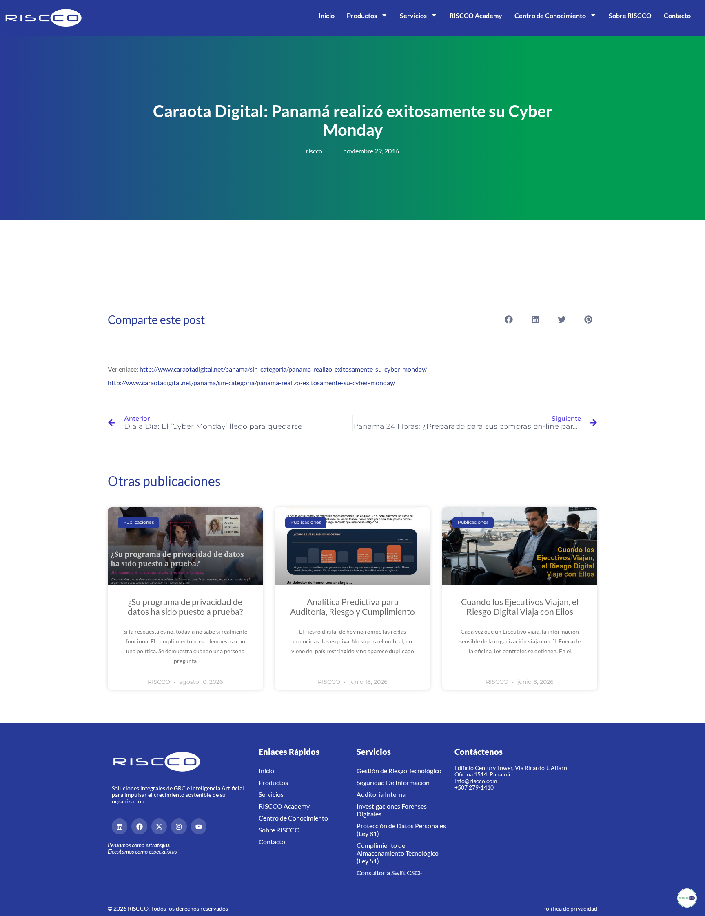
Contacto (677, 15)
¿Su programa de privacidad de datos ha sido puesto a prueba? (185, 607)
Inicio (327, 15)
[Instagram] (178, 826)
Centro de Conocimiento (550, 15)
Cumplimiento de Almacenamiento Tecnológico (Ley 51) (398, 853)
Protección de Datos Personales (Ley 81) (401, 829)
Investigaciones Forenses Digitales (392, 810)
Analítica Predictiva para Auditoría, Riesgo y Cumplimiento (352, 607)
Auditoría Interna (381, 794)
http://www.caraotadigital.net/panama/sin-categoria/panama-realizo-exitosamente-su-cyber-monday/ (283, 369)
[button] (508, 319)
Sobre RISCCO (630, 15)
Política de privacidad (569, 908)
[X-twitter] (159, 826)
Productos (362, 15)
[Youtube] (198, 826)
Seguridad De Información (393, 782)
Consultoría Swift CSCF (390, 872)
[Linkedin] (119, 826)
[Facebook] (139, 826)
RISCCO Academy (476, 15)
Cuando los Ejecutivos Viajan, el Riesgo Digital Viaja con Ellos (520, 607)
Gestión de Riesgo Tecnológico (399, 770)
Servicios (413, 15)
